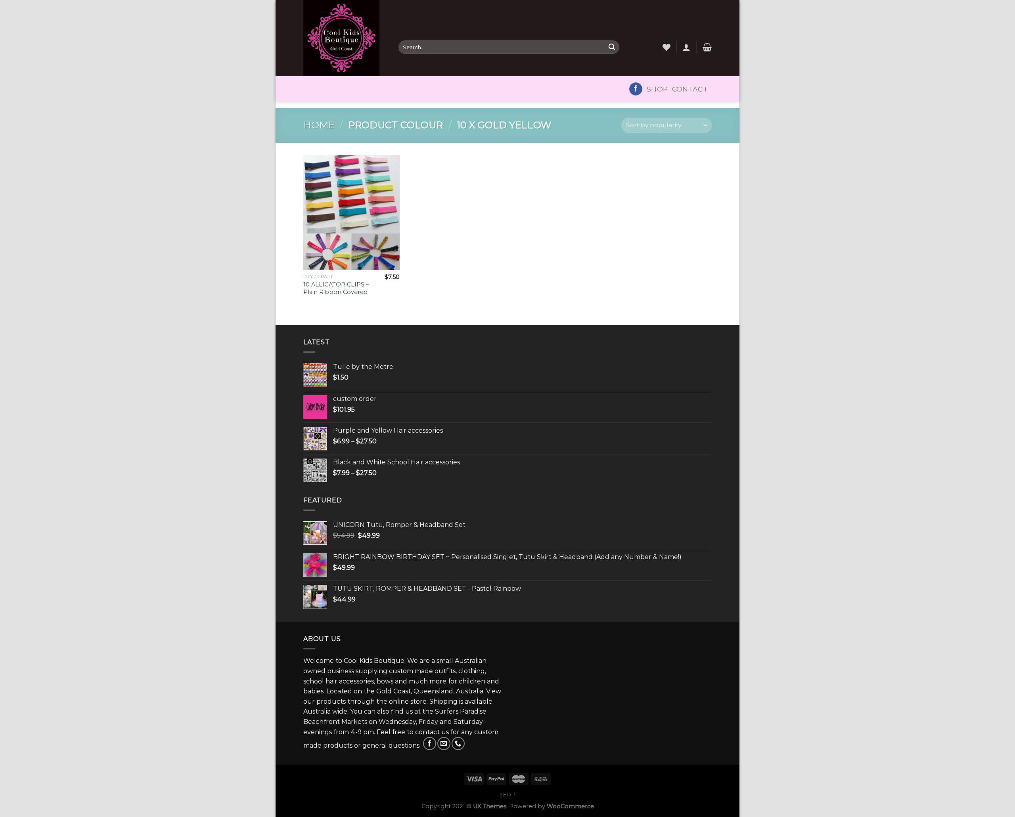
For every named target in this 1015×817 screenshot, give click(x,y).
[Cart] (707, 47)
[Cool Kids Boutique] (345, 38)
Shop (657, 89)
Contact (690, 89)
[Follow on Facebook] (635, 89)
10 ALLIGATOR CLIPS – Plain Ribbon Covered (336, 288)
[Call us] (458, 743)
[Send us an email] (443, 743)
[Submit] (612, 47)
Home (319, 125)
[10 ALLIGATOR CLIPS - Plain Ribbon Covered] (351, 212)
